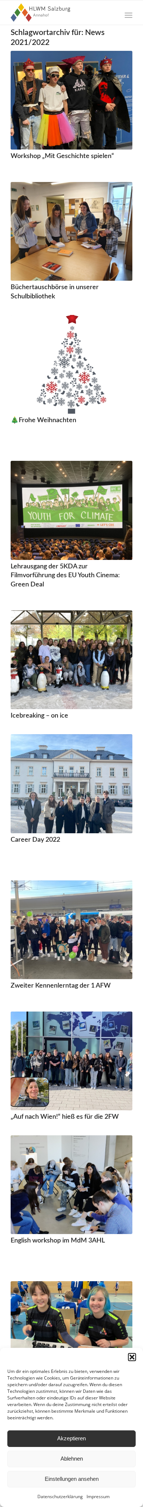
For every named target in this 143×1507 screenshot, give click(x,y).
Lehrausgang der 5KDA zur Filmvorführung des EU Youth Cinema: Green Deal (65, 575)
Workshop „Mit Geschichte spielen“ (62, 156)
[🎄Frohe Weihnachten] (71, 364)
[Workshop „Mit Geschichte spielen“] (71, 100)
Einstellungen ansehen (72, 1479)
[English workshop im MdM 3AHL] (71, 1184)
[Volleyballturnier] (71, 1330)
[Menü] (128, 15)
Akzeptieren (71, 1438)
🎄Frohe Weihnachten (43, 420)
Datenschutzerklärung (60, 1496)
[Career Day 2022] (71, 783)
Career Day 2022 (35, 840)
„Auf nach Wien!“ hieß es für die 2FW (65, 1117)
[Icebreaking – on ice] (71, 659)
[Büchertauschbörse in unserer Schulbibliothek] (71, 231)
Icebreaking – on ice (39, 715)
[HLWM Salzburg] (59, 12)
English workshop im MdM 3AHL (58, 1240)
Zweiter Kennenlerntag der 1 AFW (61, 985)
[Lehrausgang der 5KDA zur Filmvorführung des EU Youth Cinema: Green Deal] (71, 510)
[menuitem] (128, 15)
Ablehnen (71, 1458)
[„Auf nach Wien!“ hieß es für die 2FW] (71, 1061)
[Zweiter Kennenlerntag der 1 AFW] (71, 929)
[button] (132, 1357)
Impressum (98, 1496)
